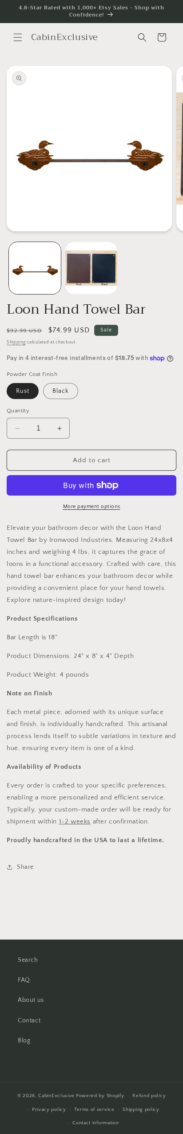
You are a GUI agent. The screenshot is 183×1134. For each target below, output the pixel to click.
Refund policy (149, 1095)
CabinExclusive (56, 1095)
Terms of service (94, 1109)
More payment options (91, 506)
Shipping (16, 342)
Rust (22, 391)
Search (28, 960)
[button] (18, 37)
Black (60, 391)
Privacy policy (49, 1109)
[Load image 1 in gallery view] (35, 268)
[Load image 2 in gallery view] (91, 268)
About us (31, 1000)
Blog (24, 1040)
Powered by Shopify (100, 1095)
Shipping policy (141, 1109)
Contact (29, 1020)
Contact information (95, 1123)
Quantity (18, 411)
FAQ (24, 980)
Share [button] (25, 867)
